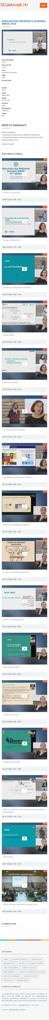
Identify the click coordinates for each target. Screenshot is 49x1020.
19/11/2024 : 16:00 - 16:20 (12, 484)
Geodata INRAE (8, 335)
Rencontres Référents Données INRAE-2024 (24, 22)
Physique (22, 964)
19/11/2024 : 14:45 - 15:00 (12, 342)
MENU (43, 5)
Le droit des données (11, 714)
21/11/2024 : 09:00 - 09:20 (12, 627)
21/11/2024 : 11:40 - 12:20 (12, 864)
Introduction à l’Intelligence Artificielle (16, 525)
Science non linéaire (10, 968)
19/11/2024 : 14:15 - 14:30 (12, 247)
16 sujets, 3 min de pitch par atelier (16, 572)
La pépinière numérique (11, 762)
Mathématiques (9, 964)
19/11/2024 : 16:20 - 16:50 (12, 532)
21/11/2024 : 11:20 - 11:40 (12, 816)
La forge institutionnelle (11, 240)
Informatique (37, 959)
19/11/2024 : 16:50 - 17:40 (12, 579)
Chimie (5, 959)
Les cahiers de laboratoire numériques (17, 287)
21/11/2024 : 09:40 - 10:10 (12, 722)
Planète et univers (36, 964)
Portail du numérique (10, 382)
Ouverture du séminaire (11, 192)
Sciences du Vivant (30, 976)
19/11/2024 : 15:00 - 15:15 (12, 389)
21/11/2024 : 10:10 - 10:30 (12, 769)
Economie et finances (19, 959)
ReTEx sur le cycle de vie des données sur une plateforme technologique (24, 810)
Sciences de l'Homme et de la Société (32, 972)
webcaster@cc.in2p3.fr (17, 1010)
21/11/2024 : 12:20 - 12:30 (12, 911)
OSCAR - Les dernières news (13, 619)
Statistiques (7, 980)
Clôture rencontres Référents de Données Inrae (20, 904)
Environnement (8, 972)
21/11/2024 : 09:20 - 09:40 (12, 674)
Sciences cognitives (29, 968)
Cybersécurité (8, 857)
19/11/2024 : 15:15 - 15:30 (12, 437)
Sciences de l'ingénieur (11, 976)
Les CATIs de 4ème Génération (14, 430)
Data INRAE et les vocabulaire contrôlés (17, 477)
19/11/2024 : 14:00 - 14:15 (12, 200)
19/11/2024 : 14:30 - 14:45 (12, 294)
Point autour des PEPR (11, 667)
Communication (22, 980)
